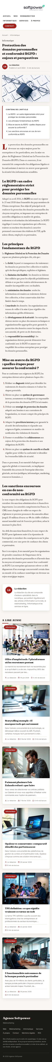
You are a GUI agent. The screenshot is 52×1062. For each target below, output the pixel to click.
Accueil (7, 16)
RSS (39, 1033)
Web (16, 16)
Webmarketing (27, 16)
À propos (35, 21)
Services (23, 21)
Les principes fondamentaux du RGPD (23, 121)
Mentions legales (28, 1033)
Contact (9, 26)
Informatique (10, 21)
